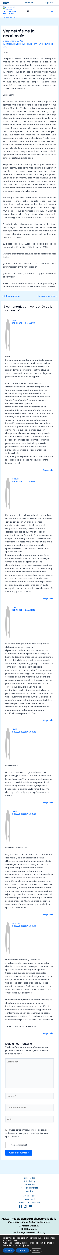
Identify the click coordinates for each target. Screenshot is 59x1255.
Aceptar (8, 1250)
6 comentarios (10, 41)
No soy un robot (19, 1145)
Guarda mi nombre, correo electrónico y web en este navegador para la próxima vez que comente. (27, 1133)
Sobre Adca (29, 1178)
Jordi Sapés (29, 1184)
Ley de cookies (29, 1196)
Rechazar (23, 1250)
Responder (48, 470)
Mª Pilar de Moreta (29, 1188)
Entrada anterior (10, 296)
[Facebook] (4, 3)
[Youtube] (8, 3)
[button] (31, 2)
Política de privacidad (29, 1202)
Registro (49, 2)
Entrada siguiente (48, 296)
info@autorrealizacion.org (32, 1232)
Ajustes (36, 1250)
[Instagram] (6, 3)
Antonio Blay (29, 1181)
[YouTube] (30, 1206)
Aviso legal (30, 1199)
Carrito (29, 1191)
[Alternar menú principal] (52, 11)
